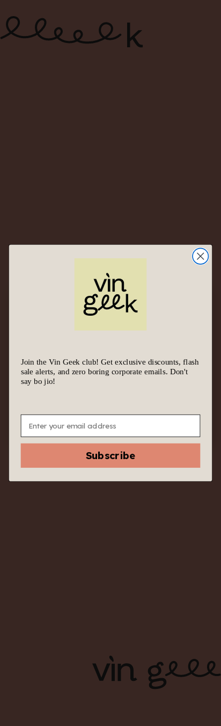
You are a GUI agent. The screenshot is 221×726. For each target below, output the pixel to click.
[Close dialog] (200, 256)
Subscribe (110, 455)
